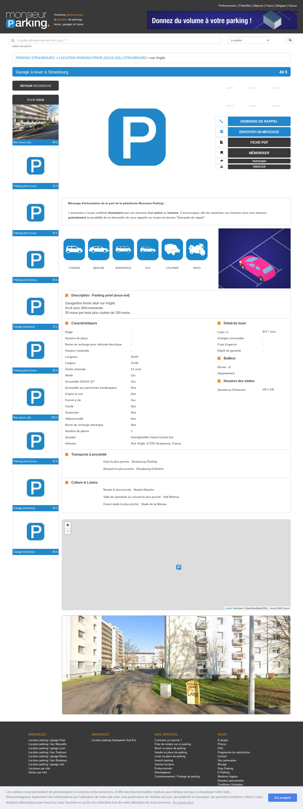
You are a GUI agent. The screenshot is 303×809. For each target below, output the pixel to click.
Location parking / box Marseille (47, 744)
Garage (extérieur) (24, 326)
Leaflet (228, 608)
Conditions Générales (230, 784)
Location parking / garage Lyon (46, 748)
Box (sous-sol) (22, 142)
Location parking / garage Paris (47, 740)
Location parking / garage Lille (46, 764)
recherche (35, 85)
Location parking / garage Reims (47, 756)
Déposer (258, 5)
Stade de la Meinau (154, 504)
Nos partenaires (227, 760)
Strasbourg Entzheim (150, 468)
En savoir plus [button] (183, 802)
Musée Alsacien (144, 489)
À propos (223, 740)
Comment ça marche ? (168, 740)
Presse (222, 744)
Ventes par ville (37, 772)
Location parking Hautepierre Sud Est (114, 740)
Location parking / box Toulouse (47, 752)
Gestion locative (164, 764)
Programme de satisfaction (234, 752)
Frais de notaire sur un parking (173, 744)
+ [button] (67, 525)
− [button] (67, 531)
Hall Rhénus (171, 496)
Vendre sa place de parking (171, 752)
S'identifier (245, 5)
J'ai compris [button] (282, 797)
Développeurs (163, 772)
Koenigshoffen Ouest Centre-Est (152, 437)
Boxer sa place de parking (170, 748)
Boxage (222, 764)
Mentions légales (228, 776)
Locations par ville (39, 768)
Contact (222, 756)
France (269, 5)
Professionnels (227, 5)
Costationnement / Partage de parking (177, 776)
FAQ (220, 748)
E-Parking (223, 772)
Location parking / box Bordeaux (47, 760)
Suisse (293, 5)
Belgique (281, 5)
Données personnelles (231, 780)
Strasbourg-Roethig (144, 461)
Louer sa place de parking (170, 756)
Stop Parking (225, 768)
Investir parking (164, 760)
